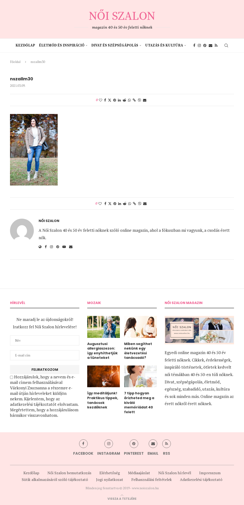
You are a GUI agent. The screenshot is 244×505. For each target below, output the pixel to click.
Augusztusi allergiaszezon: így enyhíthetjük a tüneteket (102, 351)
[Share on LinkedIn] (119, 100)
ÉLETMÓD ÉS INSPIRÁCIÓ (61, 45)
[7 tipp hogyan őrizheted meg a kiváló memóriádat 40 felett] (140, 376)
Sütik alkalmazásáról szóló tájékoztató (55, 479)
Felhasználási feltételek (151, 479)
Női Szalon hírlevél (174, 472)
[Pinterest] (204, 45)
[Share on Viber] (139, 100)
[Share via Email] (144, 100)
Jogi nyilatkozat (109, 479)
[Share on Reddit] (124, 100)
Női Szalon (49, 221)
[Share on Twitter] (109, 100)
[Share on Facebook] (105, 100)
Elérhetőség (109, 472)
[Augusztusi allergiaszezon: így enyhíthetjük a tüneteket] (103, 327)
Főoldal (15, 62)
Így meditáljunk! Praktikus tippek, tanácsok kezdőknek (102, 400)
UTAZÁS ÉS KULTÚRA (164, 45)
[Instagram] (199, 45)
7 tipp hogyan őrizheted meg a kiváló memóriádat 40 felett (139, 402)
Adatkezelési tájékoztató (201, 479)
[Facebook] (194, 45)
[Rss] (216, 45)
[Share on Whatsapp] (129, 100)
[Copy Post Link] (134, 100)
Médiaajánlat (139, 472)
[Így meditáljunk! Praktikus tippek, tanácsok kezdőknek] (103, 376)
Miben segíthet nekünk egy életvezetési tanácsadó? (138, 351)
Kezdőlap (25, 45)
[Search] (226, 45)
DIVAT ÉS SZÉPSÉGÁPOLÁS (114, 45)
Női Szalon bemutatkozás (69, 472)
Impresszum (210, 472)
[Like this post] (100, 100)
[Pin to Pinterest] (114, 100)
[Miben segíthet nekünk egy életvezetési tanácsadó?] (140, 327)
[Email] (210, 45)
